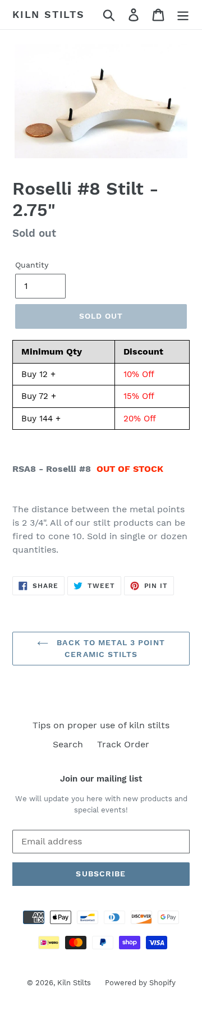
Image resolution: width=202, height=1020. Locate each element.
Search (68, 744)
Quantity (31, 264)
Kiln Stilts (48, 14)
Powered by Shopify (140, 982)
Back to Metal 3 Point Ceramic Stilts (109, 648)
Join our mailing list (101, 779)
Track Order (123, 744)
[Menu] (183, 14)
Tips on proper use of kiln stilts (101, 725)
